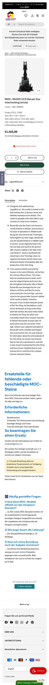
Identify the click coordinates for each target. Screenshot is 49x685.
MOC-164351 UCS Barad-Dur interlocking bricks (20, 55)
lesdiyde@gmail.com (13, 444)
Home (7, 53)
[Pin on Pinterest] (22, 190)
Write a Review (26, 587)
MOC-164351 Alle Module (19, 53)
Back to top (24, 604)
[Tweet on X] (12, 190)
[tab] (10, 200)
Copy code (32, 46)
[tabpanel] (24, 280)
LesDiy (7, 107)
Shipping (18, 136)
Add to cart (32, 158)
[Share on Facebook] (17, 190)
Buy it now (24, 165)
